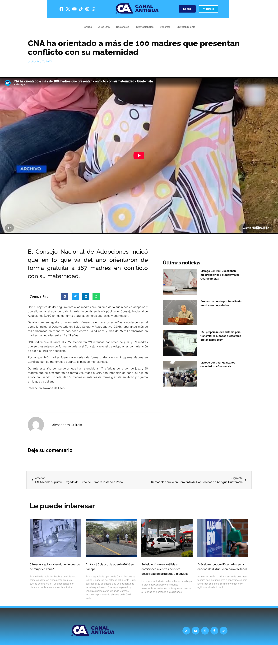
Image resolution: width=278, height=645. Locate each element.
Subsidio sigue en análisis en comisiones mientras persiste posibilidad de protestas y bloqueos (164, 569)
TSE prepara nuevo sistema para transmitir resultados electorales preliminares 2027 (220, 336)
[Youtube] (74, 9)
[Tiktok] (81, 9)
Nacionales (122, 26)
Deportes (165, 26)
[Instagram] (87, 9)
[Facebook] (61, 9)
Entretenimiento (186, 26)
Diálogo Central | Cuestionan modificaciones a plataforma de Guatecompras (220, 274)
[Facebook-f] (214, 631)
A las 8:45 (104, 26)
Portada (87, 26)
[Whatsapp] (93, 9)
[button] (64, 296)
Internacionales (144, 26)
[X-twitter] (68, 9)
